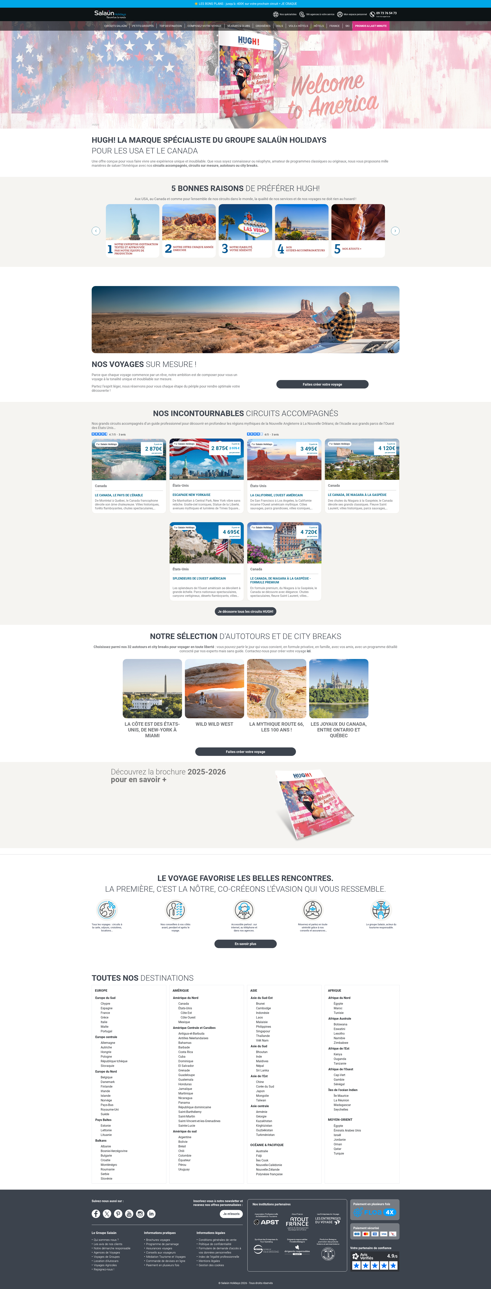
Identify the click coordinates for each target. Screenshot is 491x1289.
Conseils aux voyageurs (161, 1252)
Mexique (184, 1022)
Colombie (184, 1155)
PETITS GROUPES (143, 25)
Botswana (340, 1024)
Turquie (339, 1153)
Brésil (182, 1146)
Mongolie (262, 1096)
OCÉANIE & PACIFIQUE (267, 1145)
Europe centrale (106, 1037)
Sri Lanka (262, 1070)
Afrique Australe (339, 1018)
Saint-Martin (186, 1116)
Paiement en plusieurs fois (162, 1265)
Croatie (105, 1160)
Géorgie (261, 1116)
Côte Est (186, 1013)
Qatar (337, 1149)
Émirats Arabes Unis (347, 1130)
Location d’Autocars (106, 1261)
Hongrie (106, 1052)
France (105, 1013)
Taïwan (261, 1100)
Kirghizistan (264, 1125)
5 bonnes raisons (245, 188)
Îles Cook (262, 1160)
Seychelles (341, 1109)
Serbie (105, 1174)
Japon (260, 1091)
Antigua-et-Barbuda (191, 1033)
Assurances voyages (159, 1248)
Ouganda (340, 1059)
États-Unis (185, 1008)
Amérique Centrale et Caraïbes (194, 1028)
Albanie (106, 1146)
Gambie (339, 1079)
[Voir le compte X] (107, 1214)
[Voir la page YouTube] (129, 1214)
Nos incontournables (245, 413)
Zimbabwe (341, 1043)
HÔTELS (319, 25)
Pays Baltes (103, 1120)
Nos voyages (144, 364)
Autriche (106, 1047)
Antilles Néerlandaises (193, 1038)
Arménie (261, 1112)
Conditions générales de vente (217, 1240)
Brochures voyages (158, 1240)
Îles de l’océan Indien (343, 1090)
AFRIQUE (334, 990)
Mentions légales (209, 1261)
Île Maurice (341, 1096)
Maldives (262, 1061)
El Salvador (186, 1066)
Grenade (184, 1070)
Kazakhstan (264, 1121)
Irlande (105, 1091)
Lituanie (106, 1135)
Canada (183, 1003)
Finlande (106, 1086)
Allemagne (108, 1043)
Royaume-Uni (110, 1109)
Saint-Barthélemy (190, 1112)
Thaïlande (263, 1036)
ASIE (253, 990)
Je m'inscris (231, 1214)
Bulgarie (106, 1155)
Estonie (106, 1125)
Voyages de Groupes (107, 1256)
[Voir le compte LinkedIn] (151, 1214)
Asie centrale (260, 1106)
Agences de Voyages (107, 1252)
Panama (184, 1102)
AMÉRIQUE (181, 990)
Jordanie (340, 1139)
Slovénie (106, 1178)
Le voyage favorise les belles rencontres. (245, 884)
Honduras (185, 1084)
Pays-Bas (107, 1105)
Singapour (263, 1031)
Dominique (185, 1061)
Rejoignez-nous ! (104, 1269)
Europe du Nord (106, 1071)
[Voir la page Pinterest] (118, 1214)
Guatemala (185, 1079)
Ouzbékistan (264, 1130)
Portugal (106, 1031)
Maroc (338, 1008)
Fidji (259, 1156)
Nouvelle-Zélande (267, 1169)
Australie (262, 1151)
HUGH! (95, 124)
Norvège (106, 1100)
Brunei (260, 1003)
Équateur (184, 1160)
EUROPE (101, 990)
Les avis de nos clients (108, 1244)
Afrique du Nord (339, 998)
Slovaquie (107, 1066)
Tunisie (339, 1013)
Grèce (104, 1017)
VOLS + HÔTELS (298, 25)
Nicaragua (185, 1098)
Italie (104, 1022)
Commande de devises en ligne (165, 1261)
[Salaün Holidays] (110, 14)
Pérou (182, 1165)
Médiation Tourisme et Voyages (166, 1256)
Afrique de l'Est (338, 1048)
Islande (105, 1096)
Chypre (105, 1003)
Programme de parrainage (162, 1244)
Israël (337, 1135)
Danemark (108, 1082)
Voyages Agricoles (105, 1265)
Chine (260, 1082)
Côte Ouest (188, 1017)
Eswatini (339, 1029)
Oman (338, 1144)
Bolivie (182, 1142)
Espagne (106, 1008)
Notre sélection (245, 636)
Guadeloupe (186, 1075)
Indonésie (262, 1013)
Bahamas (184, 1043)
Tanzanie (340, 1063)
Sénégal (339, 1084)
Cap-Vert (339, 1075)
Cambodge (263, 1008)
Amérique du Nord (185, 998)
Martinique (185, 1093)
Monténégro (109, 1165)
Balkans (100, 1140)
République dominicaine (194, 1107)
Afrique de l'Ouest (340, 1069)
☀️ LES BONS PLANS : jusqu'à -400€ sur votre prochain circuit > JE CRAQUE (245, 4)
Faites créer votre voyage (322, 384)
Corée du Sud (265, 1086)
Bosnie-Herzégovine (114, 1151)
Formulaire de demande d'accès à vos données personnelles (220, 1250)
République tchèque (114, 1061)
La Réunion (341, 1100)
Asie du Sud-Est (262, 998)
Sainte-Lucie (186, 1125)
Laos (259, 1017)
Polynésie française (269, 1174)
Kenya (338, 1054)
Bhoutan (262, 1052)
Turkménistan (265, 1135)
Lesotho (339, 1033)
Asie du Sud (259, 1046)
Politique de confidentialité (215, 1244)
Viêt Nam (262, 1040)
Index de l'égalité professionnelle (219, 1256)
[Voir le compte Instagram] (140, 1214)
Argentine (184, 1137)
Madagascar (342, 1105)
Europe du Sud (105, 998)
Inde (259, 1056)
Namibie (339, 1038)
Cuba (181, 1056)
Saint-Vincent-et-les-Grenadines (199, 1121)
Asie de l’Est (259, 1076)
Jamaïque (185, 1089)
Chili (181, 1151)
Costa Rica (185, 1052)
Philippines (263, 1026)
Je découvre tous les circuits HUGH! (245, 611)
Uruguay (184, 1169)
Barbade (184, 1047)
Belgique (106, 1077)
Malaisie (262, 1022)
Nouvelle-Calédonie (269, 1165)
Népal (260, 1066)
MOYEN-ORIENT (340, 1120)
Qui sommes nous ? (106, 1240)
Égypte (338, 1003)
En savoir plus (245, 944)
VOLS (279, 25)
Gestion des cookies (211, 1265)
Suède (105, 1114)
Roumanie (108, 1169)
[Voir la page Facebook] (96, 1214)
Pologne (106, 1056)
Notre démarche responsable (112, 1248)
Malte (104, 1026)
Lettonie (106, 1130)
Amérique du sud (185, 1131)
